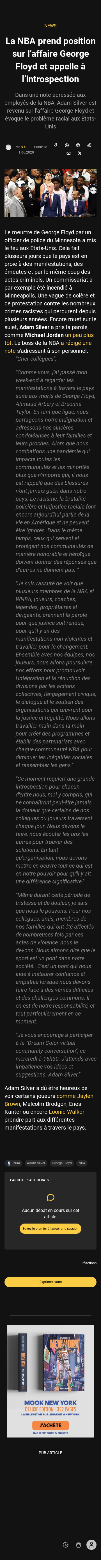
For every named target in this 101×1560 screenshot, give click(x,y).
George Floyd (62, 1163)
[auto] (66, 1545)
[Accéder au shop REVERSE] (79, 1545)
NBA (82, 1163)
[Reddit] (89, 146)
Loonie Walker (66, 1111)
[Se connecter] (91, 1545)
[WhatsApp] (67, 146)
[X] (80, 153)
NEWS (50, 26)
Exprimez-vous (51, 1282)
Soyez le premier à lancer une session (50, 1229)
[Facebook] (55, 146)
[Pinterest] (78, 146)
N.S (23, 147)
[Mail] (68, 153)
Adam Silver (36, 1163)
